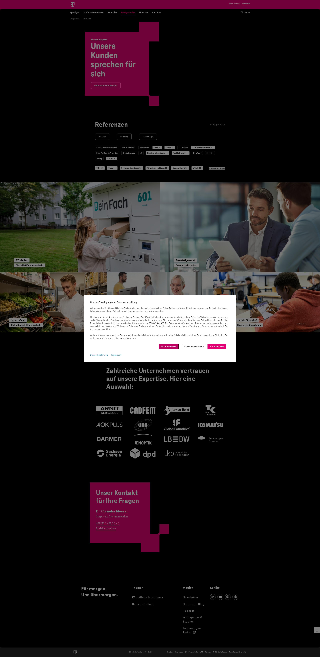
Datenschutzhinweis (99, 355)
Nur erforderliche (168, 346)
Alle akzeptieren (217, 346)
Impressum (116, 355)
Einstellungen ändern (194, 346)
